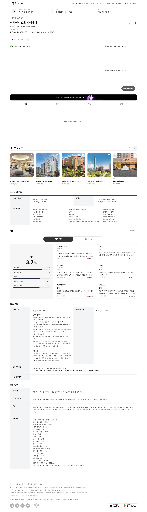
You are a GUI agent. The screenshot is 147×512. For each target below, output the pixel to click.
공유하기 (135, 23)
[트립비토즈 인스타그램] (12, 505)
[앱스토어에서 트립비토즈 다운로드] (115, 505)
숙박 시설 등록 (116, 3)
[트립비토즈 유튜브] (22, 505)
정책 (121, 104)
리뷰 (89, 104)
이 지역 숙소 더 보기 (17, 18)
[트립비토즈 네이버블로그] (28, 505)
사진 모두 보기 (129, 88)
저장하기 (129, 23)
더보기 (91, 256)
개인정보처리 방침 (37, 484)
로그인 (92, 3)
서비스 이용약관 (28, 484)
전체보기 (132, 230)
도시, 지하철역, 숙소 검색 (24, 9)
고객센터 (107, 3)
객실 (26, 104)
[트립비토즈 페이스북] (17, 505)
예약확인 (99, 3)
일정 (57, 9)
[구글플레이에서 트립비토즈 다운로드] (130, 505)
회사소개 (12, 484)
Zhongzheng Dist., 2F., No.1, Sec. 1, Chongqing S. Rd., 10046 (33, 32)
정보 (57, 104)
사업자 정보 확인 (32, 493)
